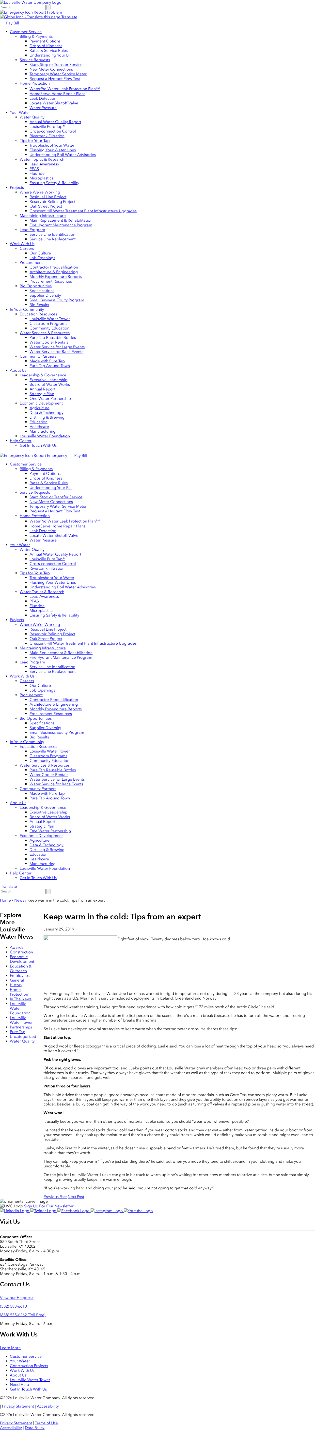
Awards (16, 947)
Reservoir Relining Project (52, 201)
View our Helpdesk (16, 1297)
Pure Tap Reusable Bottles (53, 337)
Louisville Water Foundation (45, 436)
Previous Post (55, 1196)
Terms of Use (46, 1423)
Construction (21, 952)
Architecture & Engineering (54, 272)
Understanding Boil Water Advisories (63, 154)
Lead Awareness (44, 164)
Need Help (19, 1384)
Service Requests (35, 60)
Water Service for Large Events (57, 347)
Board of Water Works (50, 384)
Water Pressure (43, 107)
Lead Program (32, 229)
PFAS (34, 168)
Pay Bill (12, 23)
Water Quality (32, 117)
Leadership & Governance (43, 375)
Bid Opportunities (36, 286)
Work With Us (22, 243)
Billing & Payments (36, 36)
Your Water (20, 112)
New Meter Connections (51, 69)
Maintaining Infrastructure (43, 215)
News (19, 900)
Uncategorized (23, 1036)
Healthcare (39, 426)
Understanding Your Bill (51, 55)
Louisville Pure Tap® (47, 126)
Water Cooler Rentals (49, 342)
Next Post (76, 1196)
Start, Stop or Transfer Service (56, 64)
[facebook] (74, 1210)
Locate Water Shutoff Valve (54, 103)
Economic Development (41, 403)
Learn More (10, 1347)
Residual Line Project (48, 196)
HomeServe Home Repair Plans (57, 93)
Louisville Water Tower (50, 318)
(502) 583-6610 (13, 1306)
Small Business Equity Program (57, 300)
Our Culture (40, 253)
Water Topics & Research (42, 159)
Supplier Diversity (45, 295)
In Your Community (27, 309)
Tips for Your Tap (35, 140)
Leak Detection (43, 98)
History (16, 985)
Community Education (49, 328)
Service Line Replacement (53, 239)
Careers (27, 248)
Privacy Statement (18, 1406)
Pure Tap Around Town (50, 365)
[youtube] (138, 1210)
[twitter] (43, 1210)
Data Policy (35, 1427)
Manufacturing (43, 431)
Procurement (31, 262)
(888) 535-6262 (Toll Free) (23, 1315)
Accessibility (48, 1406)
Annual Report (42, 389)
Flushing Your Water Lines (53, 150)
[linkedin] (15, 1210)
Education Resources (38, 314)
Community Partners (38, 356)
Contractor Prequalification (54, 267)
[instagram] (107, 1210)
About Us (18, 370)
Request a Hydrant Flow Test (55, 78)
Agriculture (39, 408)
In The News (21, 999)
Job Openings (42, 257)
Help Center (21, 440)
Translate (68, 17)
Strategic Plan (42, 393)
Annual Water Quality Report (55, 121)
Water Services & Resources (45, 332)
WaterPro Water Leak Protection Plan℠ (65, 88)
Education (38, 422)
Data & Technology (46, 412)
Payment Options (45, 41)
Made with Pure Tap (47, 361)
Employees (20, 975)
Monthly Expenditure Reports (56, 276)
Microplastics (41, 178)
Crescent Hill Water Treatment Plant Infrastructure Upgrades (83, 211)
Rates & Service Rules (49, 50)
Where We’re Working (40, 192)
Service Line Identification (52, 234)
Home (5, 900)
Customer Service (26, 31)
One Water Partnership (50, 398)
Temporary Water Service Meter (58, 74)
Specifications (42, 290)
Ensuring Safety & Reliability (54, 182)
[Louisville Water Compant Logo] (31, 2)
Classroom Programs (48, 323)
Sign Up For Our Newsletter (49, 1206)
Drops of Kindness (46, 45)
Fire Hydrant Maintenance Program (61, 225)
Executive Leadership (48, 379)
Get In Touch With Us (38, 445)
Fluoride (37, 173)
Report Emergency (50, 455)
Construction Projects (29, 1365)
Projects (17, 187)
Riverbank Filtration (47, 136)
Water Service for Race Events (56, 351)
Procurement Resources (51, 281)
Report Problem (47, 12)
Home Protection (35, 83)
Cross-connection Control (53, 131)
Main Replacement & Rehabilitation (61, 220)
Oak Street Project (46, 206)
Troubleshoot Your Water (52, 145)
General (17, 980)
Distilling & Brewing (47, 417)
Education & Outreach (21, 968)
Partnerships (21, 1027)
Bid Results (39, 304)
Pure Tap (17, 1031)
